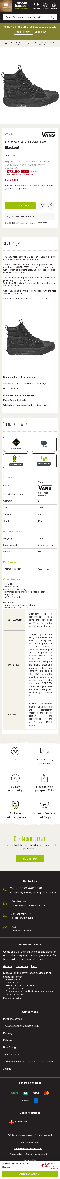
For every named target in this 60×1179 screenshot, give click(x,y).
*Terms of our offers (28, 1143)
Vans (8, 134)
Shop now (40, 32)
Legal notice (30, 1160)
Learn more (42, 223)
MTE (5, 389)
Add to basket (20, 205)
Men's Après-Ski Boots (17, 43)
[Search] (55, 15)
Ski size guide (11, 1054)
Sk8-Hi (14, 389)
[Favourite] (42, 205)
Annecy (7, 966)
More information (12, 998)
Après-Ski (41, 405)
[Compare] (51, 205)
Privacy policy (16, 1154)
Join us (7, 1068)
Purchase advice (12, 1019)
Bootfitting (9, 1047)
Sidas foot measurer (43, 494)
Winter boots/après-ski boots (18, 405)
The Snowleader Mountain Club (21, 1026)
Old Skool (28, 384)
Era (18, 384)
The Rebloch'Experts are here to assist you (28, 1061)
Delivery (8, 1033)
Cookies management (36, 1154)
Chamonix (22, 966)
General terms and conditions (28, 1149)
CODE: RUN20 (23, 32)
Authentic (8, 384)
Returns (7, 1040)
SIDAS (41, 186)
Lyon (34, 966)
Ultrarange (41, 384)
